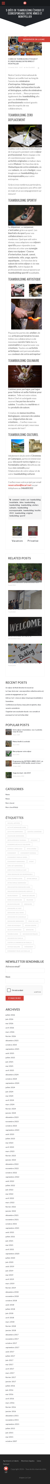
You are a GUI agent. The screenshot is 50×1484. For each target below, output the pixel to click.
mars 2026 (10, 1032)
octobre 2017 (11, 1343)
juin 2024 (9, 1092)
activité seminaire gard (17, 827)
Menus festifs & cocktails (21, 741)
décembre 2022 (12, 1164)
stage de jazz (33, 921)
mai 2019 (9, 1275)
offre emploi (32, 878)
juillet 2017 (10, 1356)
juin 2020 (9, 1262)
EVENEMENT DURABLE (28, 853)
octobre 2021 (11, 1224)
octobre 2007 (11, 1441)
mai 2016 (9, 1394)
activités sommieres (15, 831)
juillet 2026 (10, 1015)
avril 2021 (10, 1249)
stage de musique (14, 925)
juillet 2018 (10, 1309)
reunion (30, 900)
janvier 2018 (11, 1330)
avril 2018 (10, 1318)
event (31, 861)
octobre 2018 (11, 1301)
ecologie (34, 840)
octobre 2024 (11, 1079)
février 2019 (11, 1288)
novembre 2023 (12, 1122)
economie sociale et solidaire (19, 844)
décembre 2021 (12, 1215)
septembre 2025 (12, 1049)
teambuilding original (24, 513)
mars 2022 (10, 1202)
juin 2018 (9, 1313)
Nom (8, 976)
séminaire (30, 929)
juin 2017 (9, 1360)
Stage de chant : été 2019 (22, 773)
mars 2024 (10, 1104)
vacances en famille (15, 938)
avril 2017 (10, 1369)
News (8, 794)
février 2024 (11, 1109)
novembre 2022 (12, 1168)
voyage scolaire (14, 946)
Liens (39, 1461)
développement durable (17, 840)
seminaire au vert (15, 908)
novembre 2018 (12, 1296)
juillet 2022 (10, 1185)
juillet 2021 (10, 1237)
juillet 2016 (10, 1386)
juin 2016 (9, 1390)
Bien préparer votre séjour (22, 751)
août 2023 (10, 1134)
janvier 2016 (11, 1411)
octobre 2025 (11, 1045)
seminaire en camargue (17, 917)
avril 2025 (10, 1070)
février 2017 (11, 1377)
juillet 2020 (10, 1258)
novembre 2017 (12, 1339)
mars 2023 (10, 1151)
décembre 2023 (12, 1117)
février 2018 (11, 1326)
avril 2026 (10, 1028)
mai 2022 (9, 1194)
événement (29, 946)
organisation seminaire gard (19, 887)
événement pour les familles (19, 951)
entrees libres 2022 (15, 848)
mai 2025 (9, 1066)
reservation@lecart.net (19, 485)
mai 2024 (9, 1096)
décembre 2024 (12, 1075)
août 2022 (10, 1181)
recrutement (13, 895)
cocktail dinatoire (34, 831)
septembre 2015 (12, 1424)
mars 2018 (10, 1322)
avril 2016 (10, 1399)
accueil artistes (14, 823)
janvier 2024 (11, 1113)
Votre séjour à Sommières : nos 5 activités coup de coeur (27, 731)
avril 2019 (10, 1279)
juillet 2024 (10, 1087)
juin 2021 (9, 1241)
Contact (6, 1464)
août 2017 (10, 1352)
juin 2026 (9, 1019)
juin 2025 (9, 1062)
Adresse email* (13, 966)
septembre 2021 (12, 1228)
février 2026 (11, 1036)
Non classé (10, 803)
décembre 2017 (12, 1335)
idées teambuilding (27, 502)
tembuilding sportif (17, 516)
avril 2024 (10, 1100)
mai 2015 (9, 1437)
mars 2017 (10, 1373)
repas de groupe (28, 895)
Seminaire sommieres (16, 921)
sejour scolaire (14, 904)
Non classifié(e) (30, 67)
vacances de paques (30, 934)
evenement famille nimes (17, 857)
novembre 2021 (12, 1220)
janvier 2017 (11, 1382)
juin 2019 (9, 1271)
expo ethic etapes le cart (17, 870)
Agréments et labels (11, 1461)
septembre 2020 (12, 1254)
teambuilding (14, 505)
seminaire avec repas (16, 912)
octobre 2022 (11, 1173)
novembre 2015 (12, 1420)
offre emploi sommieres (17, 883)
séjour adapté (30, 925)
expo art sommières (15, 865)
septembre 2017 (12, 1347)
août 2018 (10, 1305)
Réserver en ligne (34, 39)
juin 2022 (9, 1190)
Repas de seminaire (15, 900)
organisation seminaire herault (20, 891)
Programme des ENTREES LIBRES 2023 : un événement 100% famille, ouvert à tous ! (28, 762)
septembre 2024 (12, 1083)
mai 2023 (9, 1143)
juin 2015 (9, 1433)
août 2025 (10, 1053)
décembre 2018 (12, 1292)
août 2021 (10, 1232)
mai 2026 (9, 1023)
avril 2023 (10, 1147)
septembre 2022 (12, 1177)
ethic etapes (31, 848)
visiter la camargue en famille (20, 942)
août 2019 (10, 1266)
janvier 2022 (11, 1211)
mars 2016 (10, 1403)
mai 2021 (9, 1245)
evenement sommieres (16, 861)
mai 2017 (9, 1364)
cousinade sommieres (16, 836)
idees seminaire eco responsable (20, 874)
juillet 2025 (10, 1058)
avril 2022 (10, 1198)
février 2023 (11, 1156)
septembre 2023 (12, 1130)
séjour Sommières (14, 929)
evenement (12, 853)
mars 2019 (10, 1283)
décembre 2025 (12, 1041)
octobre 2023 (11, 1126)
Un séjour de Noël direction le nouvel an (19, 688)
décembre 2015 (12, 1416)
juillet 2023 (10, 1139)
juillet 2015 (10, 1428)
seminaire (28, 904)
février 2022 (11, 1207)
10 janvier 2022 (13, 67)
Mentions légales (27, 1461)
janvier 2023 (11, 1160)
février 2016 (11, 1407)
